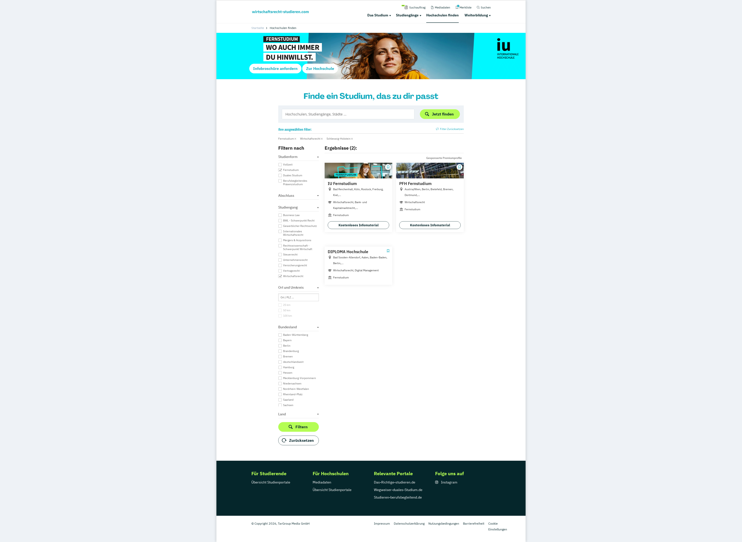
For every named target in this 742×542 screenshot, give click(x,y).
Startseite (257, 28)
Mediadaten (322, 482)
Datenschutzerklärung (409, 523)
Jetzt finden (443, 114)
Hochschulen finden (442, 15)
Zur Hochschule (320, 68)
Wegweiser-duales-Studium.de (398, 490)
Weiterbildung (476, 15)
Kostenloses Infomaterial (359, 225)
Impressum (382, 523)
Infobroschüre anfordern (275, 68)
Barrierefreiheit (473, 523)
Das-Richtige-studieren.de (394, 482)
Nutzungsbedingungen (443, 523)
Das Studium (377, 15)
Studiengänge (407, 15)
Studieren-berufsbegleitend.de (398, 497)
